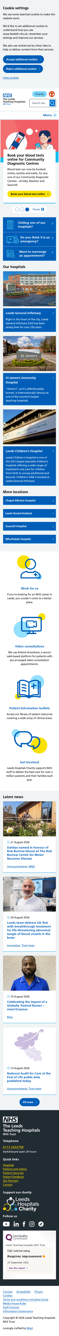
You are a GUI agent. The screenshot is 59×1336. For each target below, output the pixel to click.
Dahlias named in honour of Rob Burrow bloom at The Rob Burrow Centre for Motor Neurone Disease (29, 853)
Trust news (28, 945)
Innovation (13, 945)
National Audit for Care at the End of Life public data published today (29, 1077)
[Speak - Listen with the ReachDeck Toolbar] (52, 94)
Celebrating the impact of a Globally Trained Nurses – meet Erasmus (27, 1005)
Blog (10, 1017)
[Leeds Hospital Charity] (26, 1204)
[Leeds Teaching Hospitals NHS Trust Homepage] (14, 99)
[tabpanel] (29, 161)
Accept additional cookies (22, 59)
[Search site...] (39, 103)
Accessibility (23, 1291)
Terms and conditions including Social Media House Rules (25, 1301)
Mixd (30, 1328)
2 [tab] (22, 209)
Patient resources (13, 1173)
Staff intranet (11, 1307)
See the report (17, 1268)
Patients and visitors (15, 1169)
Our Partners (10, 1180)
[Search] (52, 103)
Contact (7, 1184)
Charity (39, 94)
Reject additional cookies (21, 68)
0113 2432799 (13, 1147)
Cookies (7, 1295)
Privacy (39, 1291)
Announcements (17, 866)
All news (28, 1102)
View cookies (11, 77)
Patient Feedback (13, 1176)
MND (32, 866)
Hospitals (8, 1165)
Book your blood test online (28, 194)
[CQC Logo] (17, 1240)
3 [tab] (27, 209)
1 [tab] (17, 209)
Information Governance (18, 1311)
